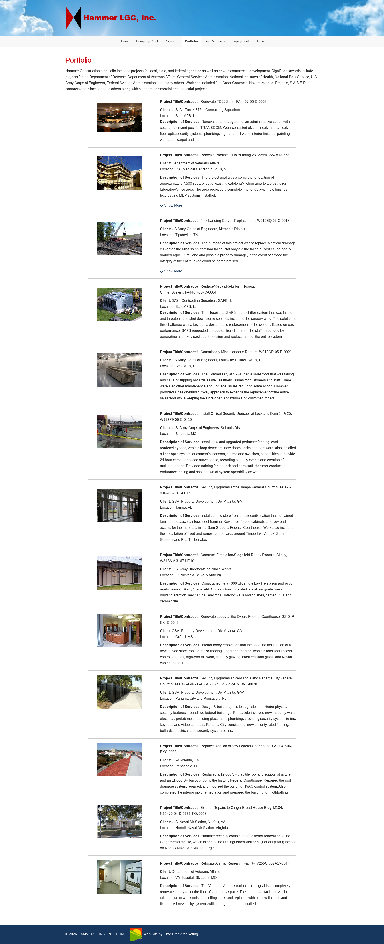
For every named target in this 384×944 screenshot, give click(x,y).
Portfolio (191, 41)
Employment (240, 41)
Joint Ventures (215, 41)
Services (172, 41)
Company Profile (148, 41)
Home (125, 41)
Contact (261, 41)
